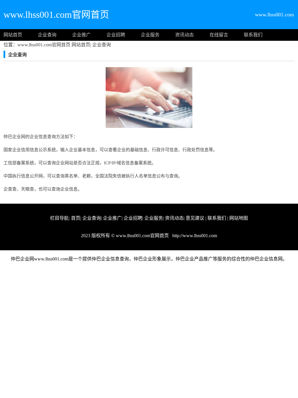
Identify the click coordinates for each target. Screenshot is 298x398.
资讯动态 (184, 34)
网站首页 (12, 34)
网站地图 (238, 218)
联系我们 (253, 34)
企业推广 (81, 34)
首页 (75, 218)
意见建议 (195, 218)
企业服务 (150, 34)
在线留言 (219, 34)
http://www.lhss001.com (194, 235)
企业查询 (47, 34)
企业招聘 (116, 34)
